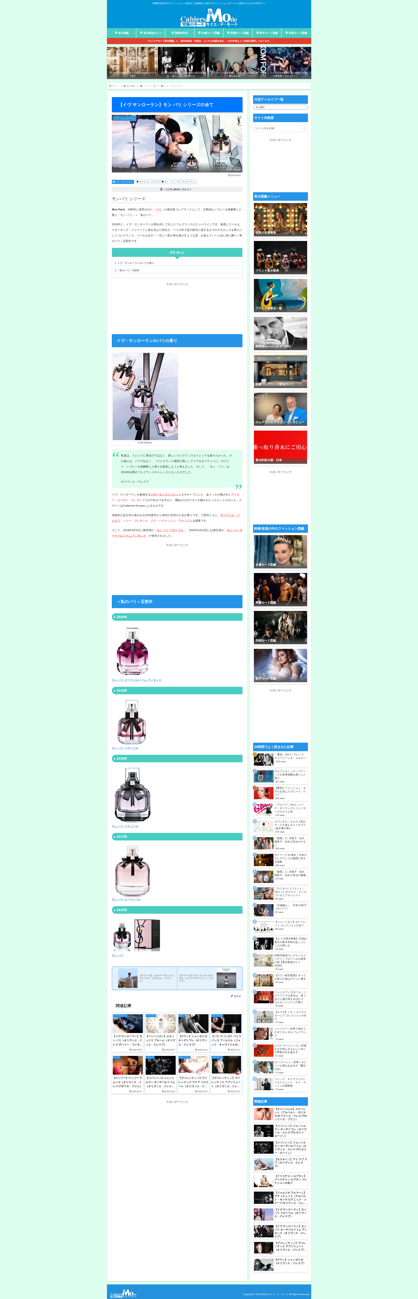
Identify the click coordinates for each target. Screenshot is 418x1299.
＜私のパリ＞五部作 (128, 270)
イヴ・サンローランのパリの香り (135, 263)
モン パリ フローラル (170, 530)
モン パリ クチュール (125, 826)
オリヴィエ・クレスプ (149, 182)
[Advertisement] (177, 310)
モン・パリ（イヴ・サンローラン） (180, 182)
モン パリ (118, 955)
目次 (173, 252)
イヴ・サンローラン (124, 182)
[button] (304, 128)
